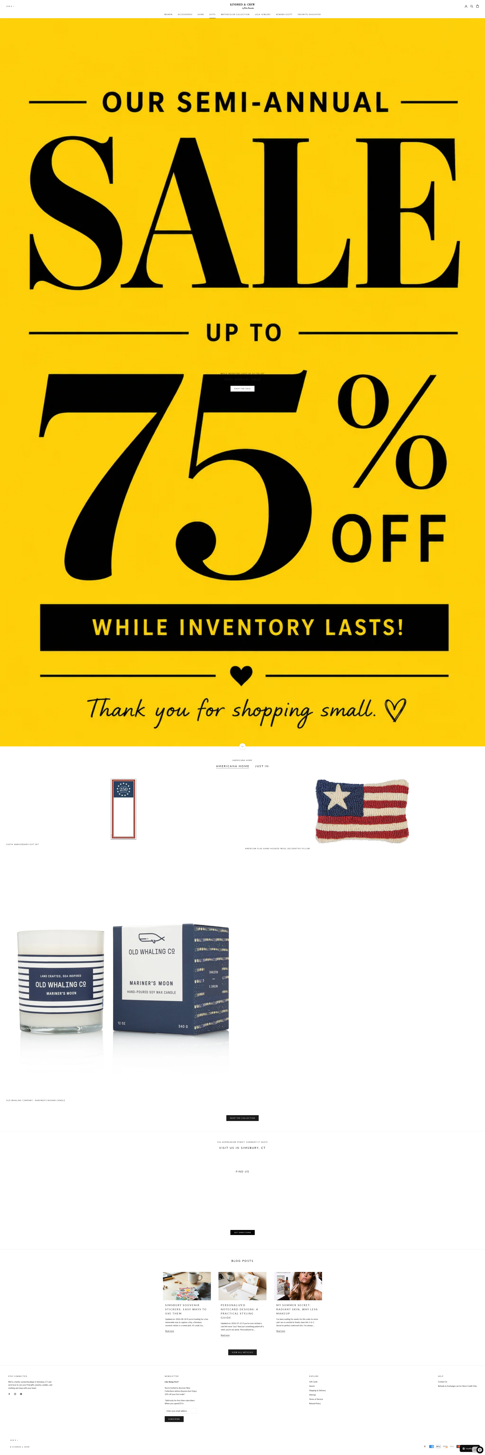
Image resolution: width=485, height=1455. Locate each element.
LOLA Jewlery (263, 14)
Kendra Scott (284, 14)
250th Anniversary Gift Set (22, 844)
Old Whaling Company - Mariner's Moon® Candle (35, 1100)
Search (312, 1386)
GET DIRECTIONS (242, 1232)
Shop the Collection (242, 1118)
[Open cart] (477, 6)
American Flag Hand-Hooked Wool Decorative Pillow (277, 849)
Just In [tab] (262, 766)
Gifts (212, 14)
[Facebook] (9, 1393)
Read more (169, 1331)
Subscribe (174, 1419)
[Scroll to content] (242, 746)
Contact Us (442, 1382)
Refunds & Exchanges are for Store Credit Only (457, 1386)
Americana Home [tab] (233, 766)
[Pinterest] (21, 1393)
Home (201, 14)
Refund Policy (315, 1403)
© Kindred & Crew (20, 1447)
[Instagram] (15, 1393)
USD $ (9, 6)
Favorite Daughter (309, 14)
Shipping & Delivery (317, 1390)
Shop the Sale (242, 389)
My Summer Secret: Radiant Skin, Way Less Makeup (297, 1309)
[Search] (471, 6)
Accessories (185, 14)
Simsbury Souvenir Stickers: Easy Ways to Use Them (186, 1309)
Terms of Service (316, 1399)
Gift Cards (313, 1382)
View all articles (242, 1352)
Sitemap (312, 1395)
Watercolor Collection (235, 14)
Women (168, 14)
